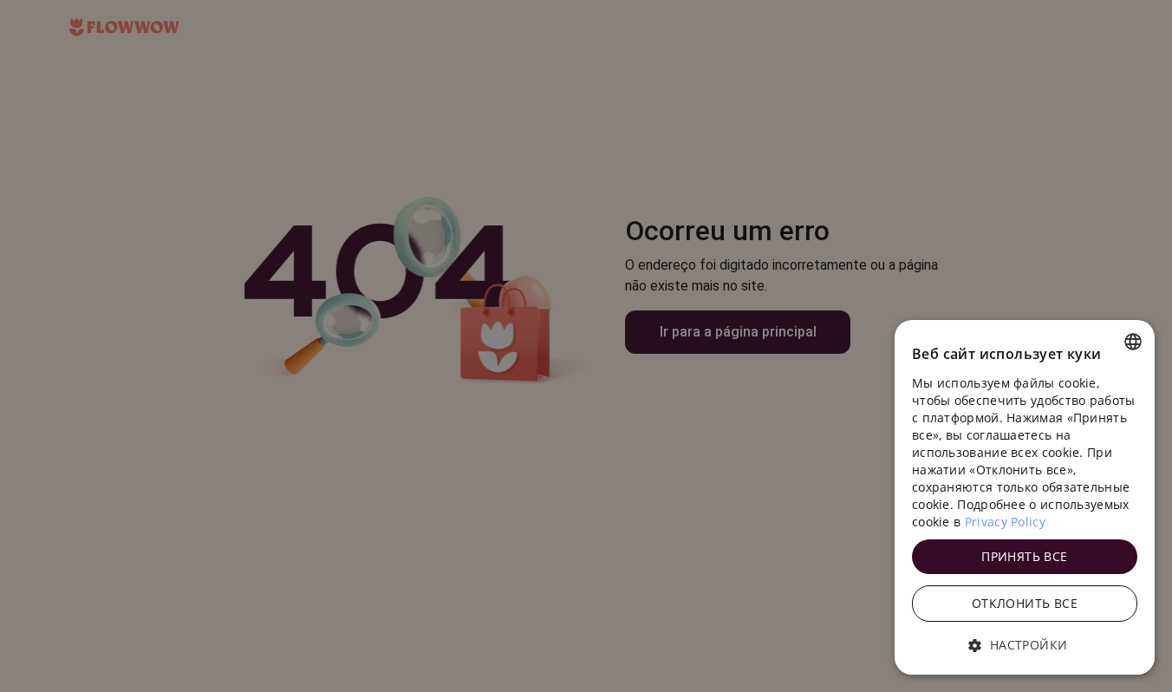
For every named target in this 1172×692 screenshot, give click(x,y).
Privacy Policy (1005, 521)
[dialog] (1025, 497)
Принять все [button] (1024, 556)
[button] (1024, 645)
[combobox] (1133, 341)
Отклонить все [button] (1025, 603)
